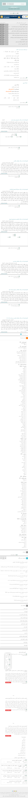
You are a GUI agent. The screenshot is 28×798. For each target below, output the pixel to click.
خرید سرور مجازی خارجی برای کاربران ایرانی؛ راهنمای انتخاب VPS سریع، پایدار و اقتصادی (14, 566)
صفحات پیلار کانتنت (24, 39)
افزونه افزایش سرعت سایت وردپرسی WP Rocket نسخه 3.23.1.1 (17, 580)
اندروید (24, 480)
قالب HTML (23, 488)
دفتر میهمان (23, 400)
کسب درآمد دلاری (24, 623)
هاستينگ (24, 424)
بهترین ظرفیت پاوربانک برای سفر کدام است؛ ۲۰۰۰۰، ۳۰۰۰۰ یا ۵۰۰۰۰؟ (15, 26)
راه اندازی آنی (16, 64)
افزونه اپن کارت (23, 442)
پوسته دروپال (23, 510)
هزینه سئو (25, 608)
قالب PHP (23, 489)
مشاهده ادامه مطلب (4, 231)
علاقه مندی (23, 406)
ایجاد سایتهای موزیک (22, 385)
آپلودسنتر (24, 371)
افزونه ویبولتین (23, 449)
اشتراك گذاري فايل (22, 380)
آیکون (24, 538)
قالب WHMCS (23, 493)
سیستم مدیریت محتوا (22, 405)
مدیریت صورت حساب (22, 416)
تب (24, 461)
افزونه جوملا (23, 443)
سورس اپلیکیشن (23, 478)
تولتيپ (24, 463)
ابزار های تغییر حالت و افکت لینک (20, 361)
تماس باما (23, 742)
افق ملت (25, 611)
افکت (24, 457)
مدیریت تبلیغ (23, 413)
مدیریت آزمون (23, 411)
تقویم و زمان (23, 462)
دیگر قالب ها (23, 483)
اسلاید (24, 455)
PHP (24, 344)
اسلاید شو (23, 456)
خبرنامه (24, 395)
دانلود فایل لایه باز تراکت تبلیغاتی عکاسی (21, 160)
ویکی (24, 428)
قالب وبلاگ (24, 513)
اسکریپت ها (24, 366)
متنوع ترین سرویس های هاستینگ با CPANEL (11, 52)
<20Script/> (14, 7)
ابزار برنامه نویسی (22, 526)
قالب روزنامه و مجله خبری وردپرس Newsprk (20, 600)
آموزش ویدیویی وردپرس (21, 347)
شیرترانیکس (23, 452)
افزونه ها (25, 438)
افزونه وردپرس (23, 447)
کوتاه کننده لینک (23, 435)
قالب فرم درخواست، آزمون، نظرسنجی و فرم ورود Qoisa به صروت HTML (16, 592)
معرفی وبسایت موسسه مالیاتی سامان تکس (19, 30)
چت (24, 432)
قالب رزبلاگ (23, 515)
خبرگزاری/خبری (23, 396)
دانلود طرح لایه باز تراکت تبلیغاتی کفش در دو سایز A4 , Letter (17, 318)
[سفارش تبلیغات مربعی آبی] (18, 136)
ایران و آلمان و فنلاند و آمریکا (14, 93)
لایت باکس (23, 469)
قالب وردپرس (23, 506)
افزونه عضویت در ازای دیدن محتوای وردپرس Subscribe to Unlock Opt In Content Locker (14, 571)
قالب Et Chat (23, 484)
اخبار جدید (25, 626)
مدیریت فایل (23, 417)
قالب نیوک (23, 505)
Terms (23, 792)
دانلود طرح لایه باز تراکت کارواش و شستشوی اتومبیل (18, 219)
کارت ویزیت (23, 547)
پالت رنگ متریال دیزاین (21, 753)
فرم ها (24, 407)
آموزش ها (23, 521)
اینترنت (24, 348)
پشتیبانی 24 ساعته (15, 95)
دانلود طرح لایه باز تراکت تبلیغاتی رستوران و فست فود (18, 289)
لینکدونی (24, 410)
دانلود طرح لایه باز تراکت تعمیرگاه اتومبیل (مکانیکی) (19, 189)
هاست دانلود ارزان (24, 639)
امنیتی (24, 384)
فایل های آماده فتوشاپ (6, 162)
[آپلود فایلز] (16, 13)
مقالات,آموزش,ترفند (23, 518)
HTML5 (24, 368)
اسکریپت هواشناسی (22, 378)
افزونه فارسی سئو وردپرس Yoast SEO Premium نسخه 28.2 (18, 584)
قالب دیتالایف (23, 501)
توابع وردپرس (23, 748)
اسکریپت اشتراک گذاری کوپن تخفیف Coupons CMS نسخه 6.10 (12, 770)
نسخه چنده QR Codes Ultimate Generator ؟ (19, 35)
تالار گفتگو (23, 388)
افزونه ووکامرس (23, 448)
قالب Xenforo (23, 494)
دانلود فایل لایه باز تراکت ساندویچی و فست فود (19, 119)
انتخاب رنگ (23, 458)
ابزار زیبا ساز (23, 354)
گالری (24, 474)
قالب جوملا (23, 500)
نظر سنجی (23, 423)
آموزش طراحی (24, 342)
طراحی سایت (23, 531)
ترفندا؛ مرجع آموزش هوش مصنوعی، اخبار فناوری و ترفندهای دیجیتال (15, 28)
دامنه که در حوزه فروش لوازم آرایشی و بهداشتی (18, 37)
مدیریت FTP (23, 532)
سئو (24, 522)
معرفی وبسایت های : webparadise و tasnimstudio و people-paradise (15, 33)
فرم (24, 468)
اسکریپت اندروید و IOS (22, 374)
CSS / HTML (23, 343)
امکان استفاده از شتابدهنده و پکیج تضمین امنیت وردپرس (11, 72)
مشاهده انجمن (2, 22)
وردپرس (24, 523)
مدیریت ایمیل (23, 412)
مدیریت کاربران (23, 421)
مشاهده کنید (8, 682)
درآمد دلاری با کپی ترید (23, 614)
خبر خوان (24, 394)
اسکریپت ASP (23, 373)
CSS (24, 367)
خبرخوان (24, 466)
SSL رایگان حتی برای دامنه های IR (13, 62)
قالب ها (15, 263)
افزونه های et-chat (22, 444)
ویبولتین (24, 509)
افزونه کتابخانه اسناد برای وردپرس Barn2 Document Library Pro (17, 575)
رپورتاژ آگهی (24, 476)
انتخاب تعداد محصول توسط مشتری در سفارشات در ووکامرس (12, 775)
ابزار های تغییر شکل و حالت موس (20, 362)
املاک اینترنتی (23, 383)
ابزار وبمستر (24, 350)
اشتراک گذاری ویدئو (22, 382)
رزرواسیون (23, 402)
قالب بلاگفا (23, 514)
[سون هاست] (12, 13)
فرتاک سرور (25, 82)
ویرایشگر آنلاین (23, 427)
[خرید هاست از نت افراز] (14, 135)
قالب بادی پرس (23, 499)
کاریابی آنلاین (23, 433)
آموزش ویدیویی (24, 346)
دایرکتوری (23, 399)
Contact (13, 792)
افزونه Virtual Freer (22, 441)
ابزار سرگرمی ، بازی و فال (21, 355)
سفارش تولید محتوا (23, 620)
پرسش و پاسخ (23, 429)
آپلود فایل (25, 645)
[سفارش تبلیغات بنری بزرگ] (14, 134)
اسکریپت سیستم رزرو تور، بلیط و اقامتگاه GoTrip (20, 596)
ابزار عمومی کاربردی (22, 356)
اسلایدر (24, 372)
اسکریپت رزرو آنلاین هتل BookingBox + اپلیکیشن (20, 562)
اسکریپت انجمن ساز (23, 24)
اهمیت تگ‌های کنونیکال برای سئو (21, 41)
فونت (24, 543)
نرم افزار (25, 525)
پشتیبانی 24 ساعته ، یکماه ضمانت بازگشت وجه (11, 67)
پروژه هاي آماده (24, 534)
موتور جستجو (23, 422)
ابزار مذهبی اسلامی (22, 360)
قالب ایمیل (23, 498)
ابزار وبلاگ (23, 743)
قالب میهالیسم (23, 504)
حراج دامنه (25, 642)
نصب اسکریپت (22, 750)
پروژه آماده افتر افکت (22, 535)
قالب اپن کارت (23, 495)
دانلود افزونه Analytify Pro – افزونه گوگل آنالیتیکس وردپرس (18, 588)
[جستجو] (4, 4)
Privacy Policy (19, 792)
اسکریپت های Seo (22, 377)
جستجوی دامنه (23, 391)
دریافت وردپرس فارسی (21, 755)
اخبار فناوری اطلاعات (23, 364)
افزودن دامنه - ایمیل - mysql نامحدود (12, 55)
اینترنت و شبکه (23, 530)
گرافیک (3, 119)
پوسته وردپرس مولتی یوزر (21, 511)
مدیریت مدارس (23, 418)
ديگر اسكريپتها (23, 401)
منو (24, 472)
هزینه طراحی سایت (23, 617)
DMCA (16, 792)
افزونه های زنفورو (22, 446)
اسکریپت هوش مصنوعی (21, 379)
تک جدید (25, 633)
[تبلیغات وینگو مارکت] (14, 554)
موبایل (24, 473)
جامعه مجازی (23, 389)
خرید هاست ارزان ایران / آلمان (21, 49)
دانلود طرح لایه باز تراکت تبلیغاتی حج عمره (20, 261)
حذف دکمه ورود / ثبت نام (23, 43)
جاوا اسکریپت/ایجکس (22, 390)
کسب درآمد (23, 434)
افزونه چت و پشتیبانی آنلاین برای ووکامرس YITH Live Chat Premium (11, 766)
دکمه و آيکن (23, 467)
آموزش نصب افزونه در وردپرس (16, 760)
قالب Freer (23, 487)
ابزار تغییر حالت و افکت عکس (20, 351)
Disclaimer (26, 792)
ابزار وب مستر (23, 527)
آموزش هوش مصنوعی (23, 636)
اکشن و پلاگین (23, 539)
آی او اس (24, 479)
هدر (24, 544)
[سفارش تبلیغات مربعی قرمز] (9, 136)
